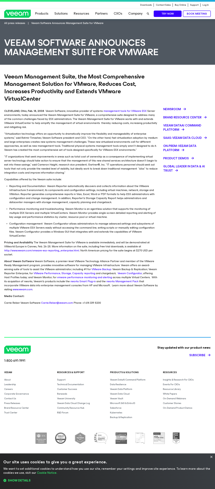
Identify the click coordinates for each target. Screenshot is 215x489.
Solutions (61, 13)
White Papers (170, 394)
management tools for (117, 111)
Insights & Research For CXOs (178, 380)
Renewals (62, 394)
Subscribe (197, 355)
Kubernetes (116, 413)
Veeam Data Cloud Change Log (73, 403)
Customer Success (67, 389)
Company (135, 13)
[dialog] (107, 471)
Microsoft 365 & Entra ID (122, 403)
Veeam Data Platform (121, 389)
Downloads (146, 5)
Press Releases (12, 403)
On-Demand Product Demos (177, 408)
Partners (101, 13)
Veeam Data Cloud (120, 394)
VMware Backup (101, 269)
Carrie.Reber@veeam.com (57, 303)
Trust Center (10, 413)
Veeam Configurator (130, 273)
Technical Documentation (70, 384)
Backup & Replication (121, 417)
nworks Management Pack (122, 281)
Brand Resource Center (16, 408)
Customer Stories (172, 403)
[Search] (148, 14)
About (7, 380)
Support (194, 5)
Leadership (10, 384)
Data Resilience (118, 384)
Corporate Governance (16, 394)
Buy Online (180, 5)
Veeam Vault (116, 398)
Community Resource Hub (70, 408)
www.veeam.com (22, 289)
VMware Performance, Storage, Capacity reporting (64, 273)
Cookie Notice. (47, 472)
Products (41, 13)
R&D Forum (62, 413)
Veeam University (66, 398)
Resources (81, 13)
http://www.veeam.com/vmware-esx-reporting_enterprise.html (41, 250)
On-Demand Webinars (174, 398)
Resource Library (172, 389)
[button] (107, 480)
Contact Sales (163, 5)
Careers (8, 389)
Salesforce (115, 408)
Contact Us (10, 398)
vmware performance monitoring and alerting (84, 277)
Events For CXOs (171, 384)
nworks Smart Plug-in (83, 281)
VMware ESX (139, 111)
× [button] (211, 457)
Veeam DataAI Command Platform (127, 380)
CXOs (118, 13)
